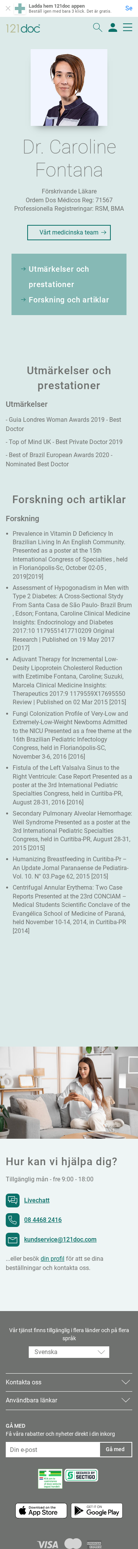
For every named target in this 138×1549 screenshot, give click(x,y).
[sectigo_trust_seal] (81, 1475)
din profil (52, 1258)
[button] (69, 1352)
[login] (112, 28)
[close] (8, 8)
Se (128, 8)
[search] (97, 28)
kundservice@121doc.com (60, 1239)
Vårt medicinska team (69, 232)
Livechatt (36, 1200)
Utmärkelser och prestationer (59, 276)
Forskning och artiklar (69, 299)
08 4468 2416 (43, 1220)
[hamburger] (127, 28)
